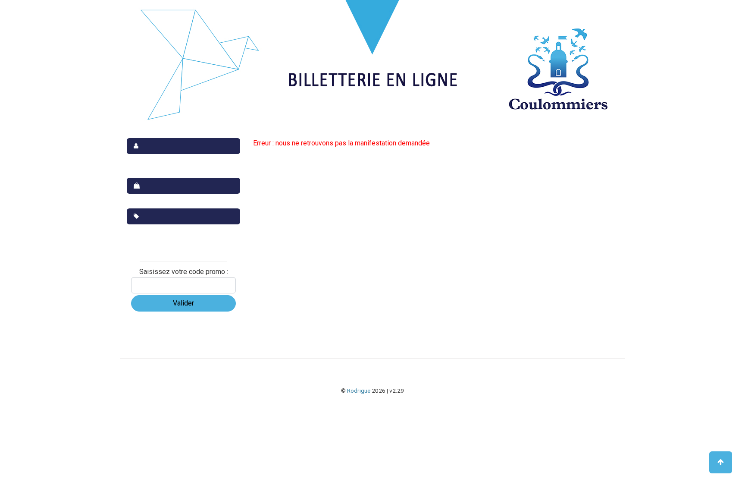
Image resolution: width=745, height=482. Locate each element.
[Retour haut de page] (720, 462)
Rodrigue (358, 390)
